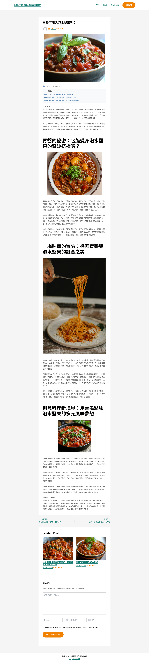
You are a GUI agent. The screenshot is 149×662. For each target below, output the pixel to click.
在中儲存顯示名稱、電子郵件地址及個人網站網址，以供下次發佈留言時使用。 (72, 627)
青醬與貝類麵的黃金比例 (87, 562)
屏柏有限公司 (76, 659)
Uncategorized (48, 568)
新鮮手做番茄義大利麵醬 (27, 5)
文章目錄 (49, 91)
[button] (128, 5)
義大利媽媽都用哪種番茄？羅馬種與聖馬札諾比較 (58, 563)
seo (70, 659)
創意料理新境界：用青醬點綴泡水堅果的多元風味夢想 (61, 100)
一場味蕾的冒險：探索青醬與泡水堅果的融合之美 (60, 97)
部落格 (104, 5)
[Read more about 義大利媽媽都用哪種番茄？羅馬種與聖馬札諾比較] (58, 548)
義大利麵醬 (115, 5)
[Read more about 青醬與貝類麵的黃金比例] (91, 548)
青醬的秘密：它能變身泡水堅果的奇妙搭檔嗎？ (59, 94)
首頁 (97, 5)
